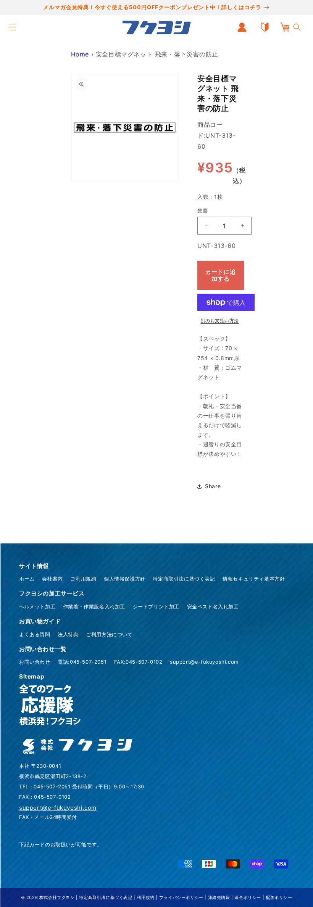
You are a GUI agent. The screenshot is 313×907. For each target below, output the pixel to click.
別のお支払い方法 (220, 320)
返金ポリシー (247, 897)
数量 (202, 210)
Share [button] (213, 486)
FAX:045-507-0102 (138, 662)
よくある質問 (34, 634)
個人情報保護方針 (124, 579)
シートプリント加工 (156, 606)
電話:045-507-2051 (82, 662)
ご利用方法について (109, 634)
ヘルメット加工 (37, 606)
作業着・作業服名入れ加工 (94, 606)
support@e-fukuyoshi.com (204, 662)
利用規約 (145, 897)
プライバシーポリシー (181, 897)
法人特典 (68, 634)
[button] (12, 27)
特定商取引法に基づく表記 (184, 579)
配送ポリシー (279, 897)
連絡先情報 (219, 897)
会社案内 (52, 579)
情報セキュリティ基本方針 (254, 579)
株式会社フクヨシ (57, 897)
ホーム (27, 579)
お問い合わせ (34, 662)
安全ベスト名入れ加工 (213, 606)
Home (80, 54)
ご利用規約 (83, 579)
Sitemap (31, 676)
